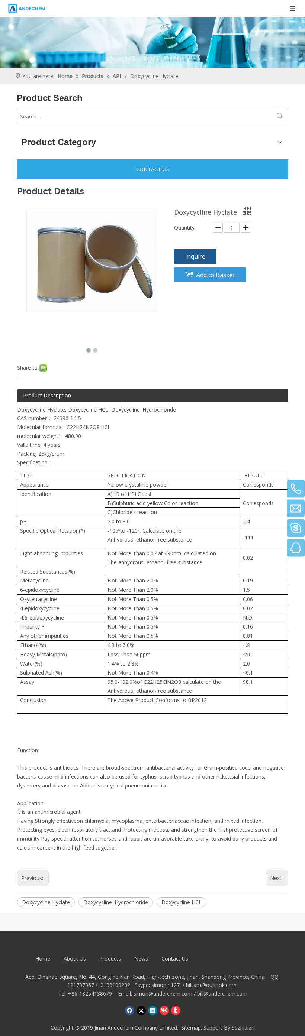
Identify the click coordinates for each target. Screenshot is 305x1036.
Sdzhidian (243, 1027)
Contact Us (174, 958)
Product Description (47, 395)
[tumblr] (175, 1010)
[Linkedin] (152, 1010)
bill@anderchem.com (222, 993)
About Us (75, 958)
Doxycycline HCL (181, 902)
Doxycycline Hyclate (46, 902)
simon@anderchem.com (163, 993)
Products (110, 958)
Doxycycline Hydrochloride (143, 409)
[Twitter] (141, 1010)
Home (42, 958)
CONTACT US (152, 169)
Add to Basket (215, 275)
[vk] (164, 1010)
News (141, 958)
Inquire (195, 256)
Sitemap (191, 1027)
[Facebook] (129, 1010)
